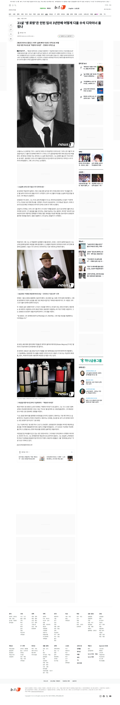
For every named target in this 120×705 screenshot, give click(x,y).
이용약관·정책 (66, 681)
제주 (55, 640)
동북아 (44, 616)
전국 (55, 614)
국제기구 (45, 632)
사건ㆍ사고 (23, 616)
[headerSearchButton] (15, 5)
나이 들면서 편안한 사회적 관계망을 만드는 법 (93, 374)
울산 (55, 638)
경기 (55, 620)
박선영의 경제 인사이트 (91, 398)
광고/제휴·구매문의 (55, 681)
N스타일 (56, 660)
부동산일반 (11, 648)
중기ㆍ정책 (102, 624)
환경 (21, 626)
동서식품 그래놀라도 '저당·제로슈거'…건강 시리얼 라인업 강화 (28, 458)
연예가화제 (56, 648)
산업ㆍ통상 (34, 620)
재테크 (89, 628)
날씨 (21, 628)
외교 (66, 614)
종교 (44, 652)
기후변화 (45, 630)
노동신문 (76, 8)
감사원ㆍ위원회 (13, 620)
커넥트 (106, 5)
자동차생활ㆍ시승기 (47, 670)
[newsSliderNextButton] (102, 63)
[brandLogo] (60, 7)
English (71, 8)
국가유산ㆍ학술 (46, 654)
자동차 (100, 622)
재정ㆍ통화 (34, 618)
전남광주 (56, 632)
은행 (89, 620)
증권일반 (90, 624)
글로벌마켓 (90, 650)
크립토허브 (43, 8)
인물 (21, 630)
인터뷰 (55, 658)
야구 (66, 648)
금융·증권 (91, 614)
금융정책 (90, 618)
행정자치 (56, 616)
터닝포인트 (101, 657)
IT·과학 (22, 646)
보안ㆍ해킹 (23, 657)
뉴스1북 (101, 658)
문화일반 (45, 657)
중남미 (44, 626)
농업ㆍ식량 (34, 626)
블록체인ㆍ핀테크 (92, 630)
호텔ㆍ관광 (102, 634)
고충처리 (74, 681)
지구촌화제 (45, 636)
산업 (18, 18)
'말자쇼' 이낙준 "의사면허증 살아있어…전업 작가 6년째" (86, 1)
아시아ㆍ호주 (46, 620)
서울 (55, 618)
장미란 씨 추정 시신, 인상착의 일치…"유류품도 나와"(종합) (90, 98)
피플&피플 (45, 634)
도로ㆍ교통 (45, 667)
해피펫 (49, 8)
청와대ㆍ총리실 (13, 616)
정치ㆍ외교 (79, 616)
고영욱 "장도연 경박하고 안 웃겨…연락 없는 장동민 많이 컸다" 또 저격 (95, 254)
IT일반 (22, 654)
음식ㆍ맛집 (45, 672)
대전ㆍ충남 (57, 628)
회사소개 (46, 681)
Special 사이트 (103, 646)
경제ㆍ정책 (34, 616)
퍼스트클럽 (101, 660)
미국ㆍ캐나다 (46, 618)
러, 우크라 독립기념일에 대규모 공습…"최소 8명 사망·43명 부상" (23, 1)
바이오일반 (34, 654)
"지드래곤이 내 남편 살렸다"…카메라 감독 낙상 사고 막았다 (95, 261)
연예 (80, 152)
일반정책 (11, 650)
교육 (21, 620)
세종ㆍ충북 (57, 626)
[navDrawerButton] (10, 5)
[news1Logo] (15, 689)
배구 (66, 657)
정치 (10, 614)
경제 (33, 614)
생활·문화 (45, 646)
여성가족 (22, 632)
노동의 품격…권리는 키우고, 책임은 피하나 (93, 392)
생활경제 (101, 628)
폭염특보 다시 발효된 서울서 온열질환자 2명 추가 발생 (56, 1)
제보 (110, 5)
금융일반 (90, 616)
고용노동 (34, 624)
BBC (89, 648)
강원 (55, 624)
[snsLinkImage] (100, 696)
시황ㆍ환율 (90, 626)
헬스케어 (34, 652)
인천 (55, 622)
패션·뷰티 (101, 630)
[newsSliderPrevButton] (97, 63)
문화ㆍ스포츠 (80, 624)
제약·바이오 (35, 650)
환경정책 (34, 628)
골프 (66, 660)
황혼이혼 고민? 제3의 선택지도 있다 (94, 383)
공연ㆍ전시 (45, 648)
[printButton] (10, 38)
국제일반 (45, 638)
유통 (100, 626)
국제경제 (45, 628)
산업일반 (101, 616)
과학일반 (22, 660)
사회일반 (22, 634)
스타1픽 (101, 652)
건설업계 (11, 657)
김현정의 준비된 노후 (91, 371)
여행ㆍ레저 (45, 662)
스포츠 (81, 172)
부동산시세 (11, 654)
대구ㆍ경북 (57, 634)
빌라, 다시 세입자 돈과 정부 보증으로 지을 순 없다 (94, 401)
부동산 (11, 646)
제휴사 (90, 646)
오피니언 (82, 367)
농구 (66, 658)
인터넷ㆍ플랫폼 (24, 648)
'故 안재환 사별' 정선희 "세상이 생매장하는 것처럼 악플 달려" (90, 76)
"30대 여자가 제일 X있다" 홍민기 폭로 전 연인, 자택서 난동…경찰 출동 (95, 246)
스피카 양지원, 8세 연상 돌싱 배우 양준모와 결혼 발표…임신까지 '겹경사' (95, 276)
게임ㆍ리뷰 (23, 658)
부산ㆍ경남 (57, 636)
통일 (66, 618)
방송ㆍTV (56, 650)
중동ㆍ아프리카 (46, 624)
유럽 (44, 622)
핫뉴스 (81, 241)
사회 (21, 614)
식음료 (100, 632)
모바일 (22, 652)
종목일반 (67, 662)
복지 (21, 622)
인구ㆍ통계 (34, 622)
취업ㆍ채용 (102, 636)
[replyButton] (10, 29)
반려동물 (45, 668)
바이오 (33, 646)
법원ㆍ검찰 (23, 618)
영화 (55, 652)
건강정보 (45, 660)
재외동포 (67, 620)
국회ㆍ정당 (11, 618)
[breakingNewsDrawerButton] (13, 5)
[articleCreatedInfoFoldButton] (34, 36)
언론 (44, 658)
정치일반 (11, 622)
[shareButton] (10, 25)
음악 (55, 654)
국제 (44, 614)
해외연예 (56, 657)
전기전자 (101, 620)
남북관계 (79, 626)
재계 (100, 618)
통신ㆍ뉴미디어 (24, 650)
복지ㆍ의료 (34, 648)
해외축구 (67, 654)
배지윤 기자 (23, 33)
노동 (21, 624)
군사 (78, 618)
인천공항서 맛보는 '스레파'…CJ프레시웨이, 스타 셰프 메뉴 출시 (56, 458)
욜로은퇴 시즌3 (89, 380)
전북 (55, 630)
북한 (78, 614)
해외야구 (67, 650)
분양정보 (11, 652)
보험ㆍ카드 (90, 622)
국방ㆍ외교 (68, 616)
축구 (66, 652)
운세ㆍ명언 (45, 664)
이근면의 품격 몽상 (90, 389)
